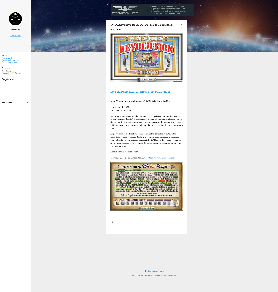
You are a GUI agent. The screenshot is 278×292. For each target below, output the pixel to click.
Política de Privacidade (10, 60)
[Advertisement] (205, 33)
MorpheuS (15, 30)
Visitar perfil (15, 35)
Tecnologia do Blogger (156, 271)
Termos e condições (9, 62)
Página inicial (7, 58)
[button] (181, 25)
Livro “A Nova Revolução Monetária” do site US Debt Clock (140, 92)
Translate (18, 73)
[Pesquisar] (201, 6)
